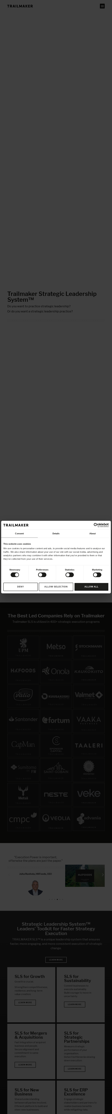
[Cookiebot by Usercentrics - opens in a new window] (96, 525)
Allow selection (56, 587)
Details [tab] (56, 533)
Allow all (91, 587)
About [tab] (92, 533)
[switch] (42, 574)
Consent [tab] (19, 533)
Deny (20, 587)
